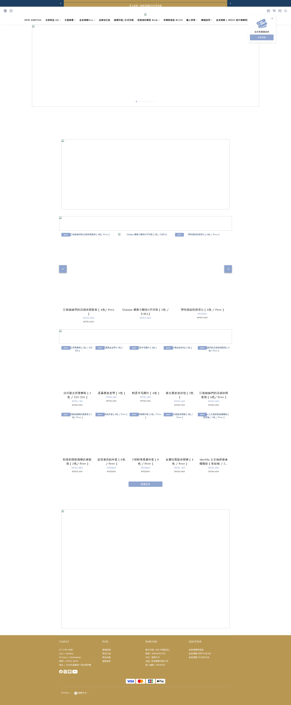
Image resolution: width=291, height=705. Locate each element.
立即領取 (262, 37)
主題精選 (69, 20)
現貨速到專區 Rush (147, 20)
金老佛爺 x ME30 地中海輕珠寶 (232, 20)
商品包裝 (106, 657)
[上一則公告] (60, 3)
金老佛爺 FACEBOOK (199, 657)
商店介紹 (106, 653)
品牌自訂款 (104, 20)
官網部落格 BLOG (173, 20)
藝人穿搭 (191, 20)
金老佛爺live (86, 20)
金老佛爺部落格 (196, 649)
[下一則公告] (230, 3)
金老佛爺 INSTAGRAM (200, 653)
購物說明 (205, 20)
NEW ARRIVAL (33, 20)
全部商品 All (52, 20)
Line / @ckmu (66, 653)
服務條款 (106, 661)
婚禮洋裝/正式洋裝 (124, 20)
